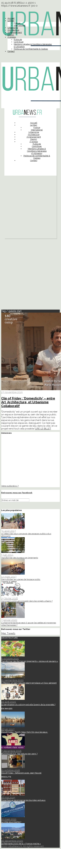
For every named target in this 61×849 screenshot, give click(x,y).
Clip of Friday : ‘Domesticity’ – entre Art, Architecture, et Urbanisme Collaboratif (28, 402)
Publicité (18, 39)
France (17, 23)
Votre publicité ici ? (10, 486)
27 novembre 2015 (12, 392)
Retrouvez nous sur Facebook (16, 492)
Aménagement (15, 32)
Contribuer (19, 42)
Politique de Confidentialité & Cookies (31, 49)
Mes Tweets (8, 633)
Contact (11, 51)
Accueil (11, 18)
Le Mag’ (11, 20)
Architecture (13, 30)
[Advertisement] (30, 207)
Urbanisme (13, 28)
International (19, 25)
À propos (12, 37)
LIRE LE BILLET (43, 428)
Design (11, 35)
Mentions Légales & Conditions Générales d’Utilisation (37, 151)
